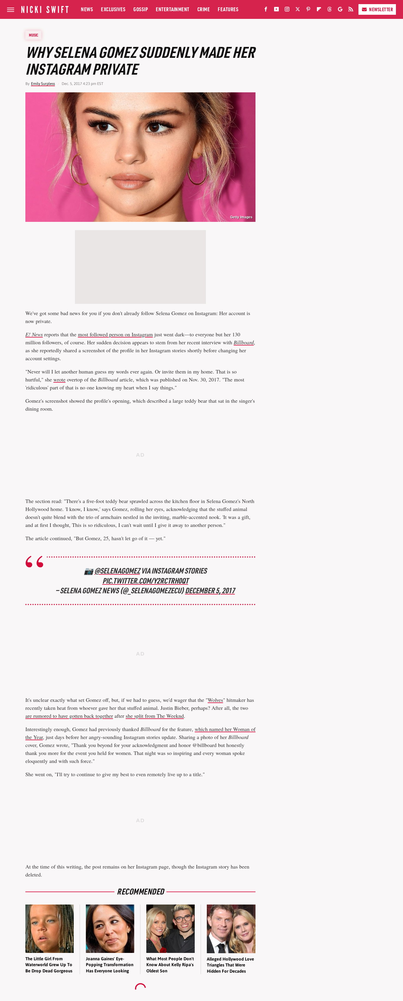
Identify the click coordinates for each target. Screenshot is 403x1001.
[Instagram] (287, 10)
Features (228, 9)
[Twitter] (298, 10)
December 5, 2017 (210, 590)
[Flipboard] (319, 10)
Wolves (215, 699)
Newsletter (381, 9)
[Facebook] (266, 10)
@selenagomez (117, 571)
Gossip (140, 9)
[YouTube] (276, 10)
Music (33, 35)
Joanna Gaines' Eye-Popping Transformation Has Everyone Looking (109, 964)
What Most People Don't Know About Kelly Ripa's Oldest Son (170, 964)
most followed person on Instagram (115, 334)
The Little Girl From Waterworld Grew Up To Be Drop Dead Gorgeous (48, 964)
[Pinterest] (308, 10)
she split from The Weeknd (155, 715)
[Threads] (329, 10)
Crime (203, 9)
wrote (59, 379)
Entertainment (172, 9)
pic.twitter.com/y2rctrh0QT (145, 581)
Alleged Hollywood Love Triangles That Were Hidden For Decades (230, 965)
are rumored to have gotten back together (69, 715)
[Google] (340, 10)
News (87, 9)
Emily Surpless (43, 83)
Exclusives (113, 9)
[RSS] (351, 10)
